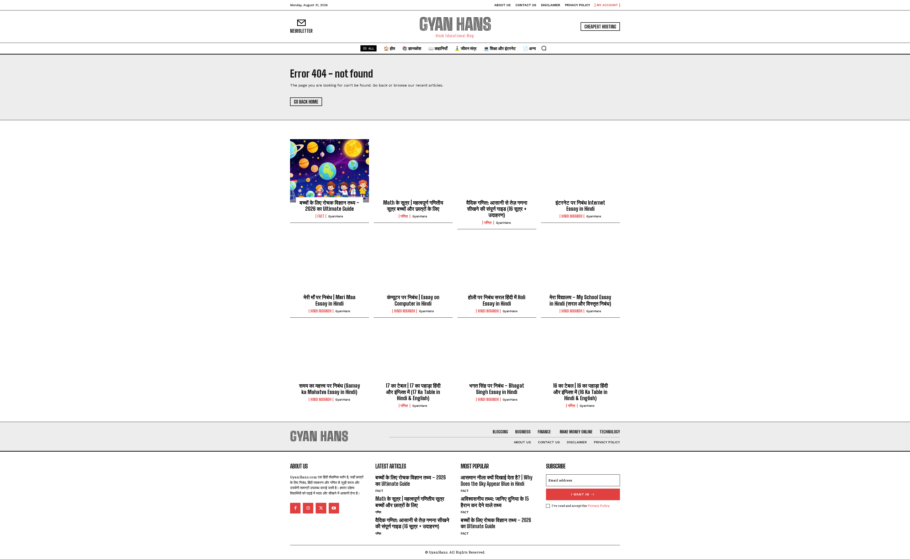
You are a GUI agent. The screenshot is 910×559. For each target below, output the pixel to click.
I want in (580, 494)
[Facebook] (295, 508)
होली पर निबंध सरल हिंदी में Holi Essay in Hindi (496, 300)
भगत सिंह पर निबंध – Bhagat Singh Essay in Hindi (496, 388)
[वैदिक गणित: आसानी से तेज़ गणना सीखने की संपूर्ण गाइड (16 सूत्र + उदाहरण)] (496, 170)
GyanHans (335, 216)
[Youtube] (334, 508)
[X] (321, 508)
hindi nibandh (571, 216)
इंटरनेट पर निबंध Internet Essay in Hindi (580, 205)
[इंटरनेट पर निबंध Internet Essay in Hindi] (580, 170)
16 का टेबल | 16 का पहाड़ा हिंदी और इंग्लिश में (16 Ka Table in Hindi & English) (580, 391)
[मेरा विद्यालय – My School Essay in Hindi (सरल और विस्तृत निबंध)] (580, 265)
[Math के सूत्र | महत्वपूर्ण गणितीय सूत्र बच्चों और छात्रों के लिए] (413, 170)
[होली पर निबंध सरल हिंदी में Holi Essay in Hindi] (496, 265)
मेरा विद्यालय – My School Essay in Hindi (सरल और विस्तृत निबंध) (580, 300)
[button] (544, 48)
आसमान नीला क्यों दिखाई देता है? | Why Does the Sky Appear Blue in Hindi (496, 480)
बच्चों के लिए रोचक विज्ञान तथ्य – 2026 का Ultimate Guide (329, 205)
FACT (320, 216)
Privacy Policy (598, 506)
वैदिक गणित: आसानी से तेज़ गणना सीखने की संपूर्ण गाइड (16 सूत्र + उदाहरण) (496, 208)
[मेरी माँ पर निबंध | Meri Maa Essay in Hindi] (329, 265)
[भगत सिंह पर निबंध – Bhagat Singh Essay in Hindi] (496, 353)
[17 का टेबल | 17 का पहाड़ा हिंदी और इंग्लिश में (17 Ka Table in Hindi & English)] (413, 353)
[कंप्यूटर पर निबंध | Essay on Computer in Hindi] (413, 265)
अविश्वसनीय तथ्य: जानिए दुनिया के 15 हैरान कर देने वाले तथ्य (495, 501)
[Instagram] (308, 508)
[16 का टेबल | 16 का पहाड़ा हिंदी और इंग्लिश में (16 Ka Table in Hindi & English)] (580, 353)
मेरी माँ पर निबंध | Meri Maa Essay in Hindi (329, 300)
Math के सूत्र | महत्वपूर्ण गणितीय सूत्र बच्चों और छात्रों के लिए (413, 205)
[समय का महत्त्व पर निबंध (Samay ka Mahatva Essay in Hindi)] (329, 353)
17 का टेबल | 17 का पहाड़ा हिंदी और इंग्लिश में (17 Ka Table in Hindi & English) (413, 391)
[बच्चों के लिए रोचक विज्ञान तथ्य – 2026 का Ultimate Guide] (329, 170)
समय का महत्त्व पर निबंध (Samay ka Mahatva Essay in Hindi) (329, 388)
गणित (404, 216)
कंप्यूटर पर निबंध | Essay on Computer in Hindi (413, 300)
